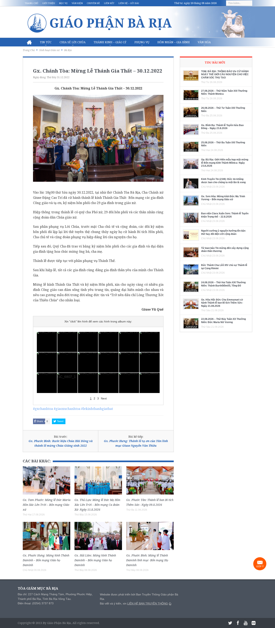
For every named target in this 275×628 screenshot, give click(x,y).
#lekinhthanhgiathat (97, 408)
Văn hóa (204, 42)
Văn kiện (77, 3)
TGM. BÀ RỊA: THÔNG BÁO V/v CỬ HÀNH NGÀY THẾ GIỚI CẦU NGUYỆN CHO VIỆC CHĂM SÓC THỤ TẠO (225, 74)
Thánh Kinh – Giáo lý (110, 42)
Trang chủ (31, 3)
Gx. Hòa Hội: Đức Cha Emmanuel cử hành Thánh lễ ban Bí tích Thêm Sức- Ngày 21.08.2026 (222, 302)
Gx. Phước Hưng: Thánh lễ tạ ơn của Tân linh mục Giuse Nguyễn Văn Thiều (136, 443)
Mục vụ (63, 3)
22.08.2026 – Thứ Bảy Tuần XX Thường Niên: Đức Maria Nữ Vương (223, 321)
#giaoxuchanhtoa (67, 408)
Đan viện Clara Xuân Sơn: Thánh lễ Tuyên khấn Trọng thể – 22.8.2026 (224, 215)
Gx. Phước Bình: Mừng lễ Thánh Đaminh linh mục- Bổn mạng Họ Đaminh (147, 560)
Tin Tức (46, 42)
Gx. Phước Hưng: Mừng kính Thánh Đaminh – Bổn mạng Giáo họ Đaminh (46, 560)
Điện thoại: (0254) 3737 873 (36, 603)
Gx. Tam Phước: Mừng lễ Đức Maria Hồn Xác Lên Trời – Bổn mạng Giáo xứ (46, 504)
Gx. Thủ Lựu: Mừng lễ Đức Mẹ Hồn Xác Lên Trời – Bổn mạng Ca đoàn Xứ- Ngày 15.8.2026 (97, 504)
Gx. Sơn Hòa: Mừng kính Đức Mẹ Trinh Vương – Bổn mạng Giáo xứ (223, 198)
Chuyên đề (93, 3)
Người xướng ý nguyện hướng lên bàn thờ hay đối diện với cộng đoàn (223, 232)
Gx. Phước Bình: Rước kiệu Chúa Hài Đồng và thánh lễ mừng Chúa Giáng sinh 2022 (61, 443)
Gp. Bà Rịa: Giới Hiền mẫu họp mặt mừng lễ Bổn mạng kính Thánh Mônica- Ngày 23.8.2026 (224, 162)
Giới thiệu (48, 3)
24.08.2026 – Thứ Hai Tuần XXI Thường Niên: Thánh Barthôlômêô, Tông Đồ (223, 284)
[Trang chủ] (29, 42)
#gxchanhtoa (43, 408)
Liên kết (109, 3)
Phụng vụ (141, 42)
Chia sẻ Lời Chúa (73, 42)
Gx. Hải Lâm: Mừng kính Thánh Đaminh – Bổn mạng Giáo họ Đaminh (95, 560)
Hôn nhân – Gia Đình (173, 42)
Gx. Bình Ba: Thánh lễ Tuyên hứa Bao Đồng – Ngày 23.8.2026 (222, 127)
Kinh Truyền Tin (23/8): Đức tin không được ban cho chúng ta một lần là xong (223, 181)
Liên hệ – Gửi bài (128, 3)
